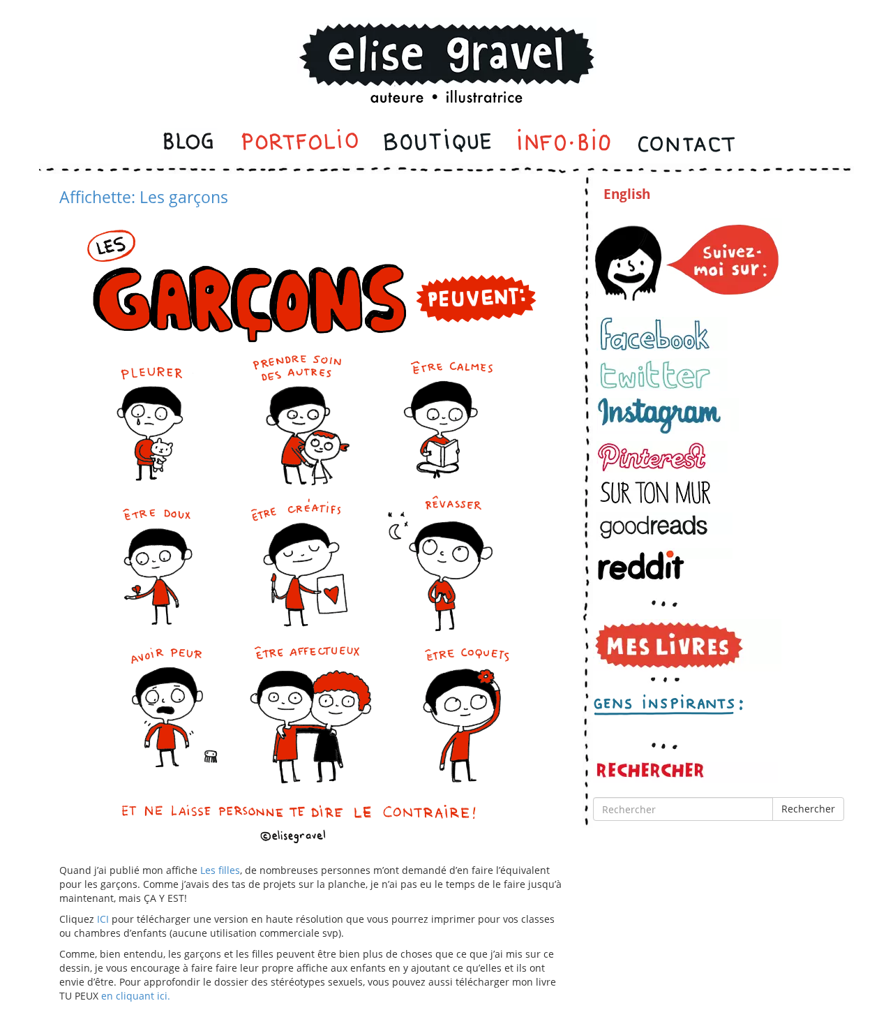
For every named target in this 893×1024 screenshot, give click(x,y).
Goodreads (664, 526)
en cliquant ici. (135, 995)
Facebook (662, 334)
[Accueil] (446, 44)
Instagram (667, 416)
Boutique (437, 144)
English (626, 194)
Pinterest (662, 457)
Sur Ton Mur (662, 492)
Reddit (664, 565)
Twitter (662, 374)
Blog (189, 144)
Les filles (220, 870)
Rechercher (808, 808)
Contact (685, 144)
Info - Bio (564, 144)
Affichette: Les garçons (143, 197)
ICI (103, 919)
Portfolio (300, 144)
